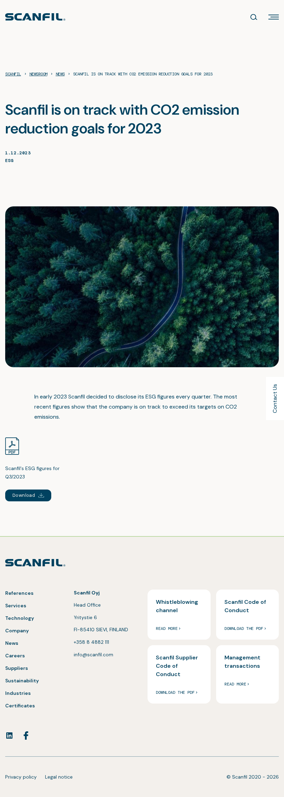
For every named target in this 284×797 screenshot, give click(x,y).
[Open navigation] (273, 17)
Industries (18, 693)
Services (15, 605)
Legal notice (59, 777)
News (11, 643)
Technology (19, 618)
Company (17, 630)
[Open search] (253, 17)
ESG (9, 160)
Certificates (20, 705)
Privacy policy (21, 777)
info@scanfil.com (93, 654)
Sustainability (22, 680)
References (19, 593)
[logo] (35, 16)
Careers (15, 655)
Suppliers (16, 668)
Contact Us (274, 398)
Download (23, 495)
